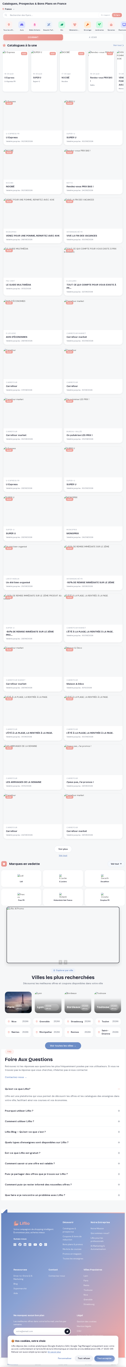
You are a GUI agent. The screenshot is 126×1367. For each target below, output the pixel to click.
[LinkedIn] (25, 1244)
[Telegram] (40, 1244)
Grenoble (88, 1299)
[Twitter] (30, 1244)
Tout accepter (104, 1358)
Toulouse (88, 1290)
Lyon (86, 1276)
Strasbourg (89, 1304)
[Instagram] (15, 1244)
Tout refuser (84, 1358)
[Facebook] (20, 1244)
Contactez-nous (57, 1276)
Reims (86, 1285)
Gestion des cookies (86, 1321)
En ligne (117, 15)
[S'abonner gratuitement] (67, 1331)
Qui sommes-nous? (100, 1233)
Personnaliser (65, 1358)
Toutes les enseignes (73, 1258)
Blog (16, 1284)
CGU (79, 1331)
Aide (16, 1293)
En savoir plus (54, 1352)
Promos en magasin (72, 1254)
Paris (86, 1280)
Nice (86, 1295)
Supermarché (20, 1288)
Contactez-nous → (16, 1077)
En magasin (105, 15)
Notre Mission (97, 1228)
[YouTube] (35, 1244)
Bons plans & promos (73, 1244)
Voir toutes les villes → (63, 1045)
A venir (93, 37)
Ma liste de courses (72, 1249)
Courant (33, 37)
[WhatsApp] (45, 1244)
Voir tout (117, 45)
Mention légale (84, 1326)
